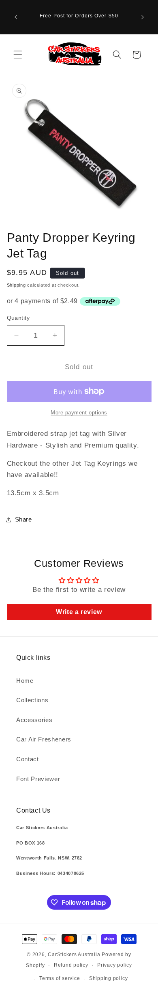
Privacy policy (114, 965)
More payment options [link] (79, 413)
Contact (27, 759)
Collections (32, 700)
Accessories (34, 719)
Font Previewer (38, 778)
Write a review (79, 611)
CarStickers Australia (74, 954)
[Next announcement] (143, 17)
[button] (18, 54)
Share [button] (23, 519)
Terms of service (59, 978)
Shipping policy (108, 978)
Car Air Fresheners (43, 739)
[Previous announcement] (16, 17)
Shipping (16, 285)
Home (25, 680)
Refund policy (71, 965)
